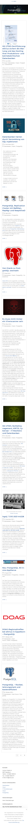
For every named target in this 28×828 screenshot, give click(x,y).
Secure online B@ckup (11, 355)
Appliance (17, 225)
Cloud (5, 63)
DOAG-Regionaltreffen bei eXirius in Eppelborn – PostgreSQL (13, 631)
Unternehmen (8, 64)
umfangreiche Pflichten (12, 471)
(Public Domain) (14, 513)
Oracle (17, 63)
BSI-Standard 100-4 (7, 451)
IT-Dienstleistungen (7, 789)
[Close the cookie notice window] (26, 810)
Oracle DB (4, 281)
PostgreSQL (19, 146)
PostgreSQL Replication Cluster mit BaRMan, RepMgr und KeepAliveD (13, 208)
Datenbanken (11, 63)
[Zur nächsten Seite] (24, 755)
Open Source (15, 694)
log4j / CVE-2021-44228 (13, 517)
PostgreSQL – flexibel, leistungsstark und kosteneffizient (12, 687)
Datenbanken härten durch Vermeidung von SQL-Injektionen (13, 139)
